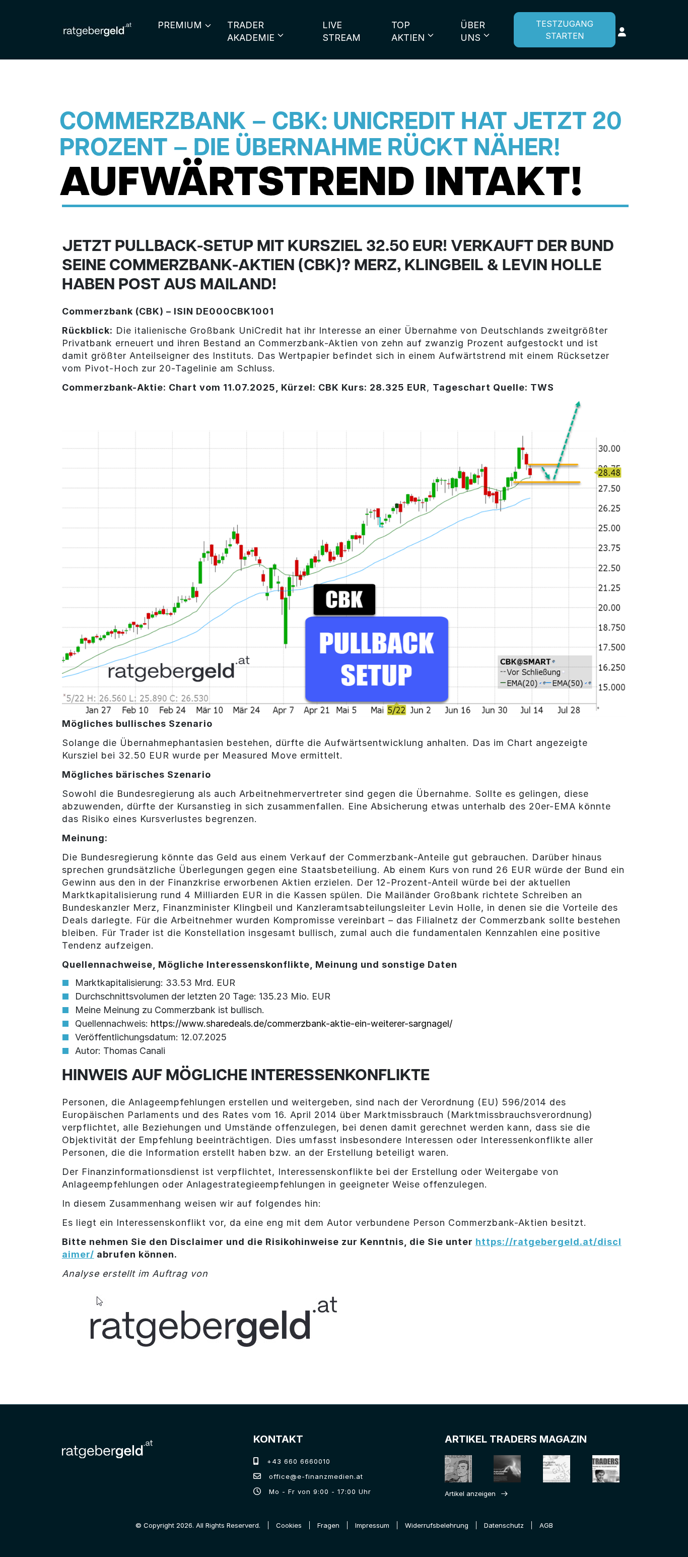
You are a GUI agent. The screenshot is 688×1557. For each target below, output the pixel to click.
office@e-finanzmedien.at (314, 1476)
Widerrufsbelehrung (436, 1525)
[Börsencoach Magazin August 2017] (504, 1468)
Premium (180, 25)
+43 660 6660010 (297, 1461)
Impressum (372, 1525)
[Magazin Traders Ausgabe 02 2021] (455, 1468)
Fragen (328, 1525)
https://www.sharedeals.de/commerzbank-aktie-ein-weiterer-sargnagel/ (301, 1023)
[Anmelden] (622, 31)
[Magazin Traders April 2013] (602, 1468)
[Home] (107, 1448)
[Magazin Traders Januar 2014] (553, 1468)
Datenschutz (504, 1525)
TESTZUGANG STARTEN (564, 30)
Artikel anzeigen (470, 1493)
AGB (546, 1525)
